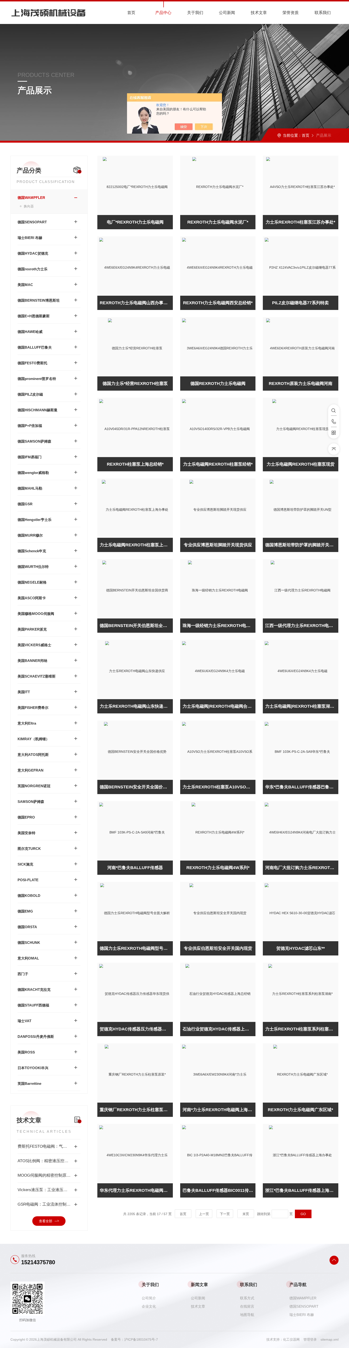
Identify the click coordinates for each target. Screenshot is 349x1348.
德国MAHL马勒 (30, 488)
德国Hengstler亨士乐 (35, 520)
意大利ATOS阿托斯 (33, 755)
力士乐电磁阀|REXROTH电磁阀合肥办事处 (219, 706)
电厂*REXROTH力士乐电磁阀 (135, 222)
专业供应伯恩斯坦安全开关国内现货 (218, 948)
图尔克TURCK (29, 849)
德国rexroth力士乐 (32, 269)
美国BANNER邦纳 (32, 661)
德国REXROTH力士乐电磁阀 (217, 383)
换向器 (29, 206)
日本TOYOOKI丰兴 (33, 1068)
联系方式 (247, 1298)
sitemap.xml (330, 1339)
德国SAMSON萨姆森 (34, 441)
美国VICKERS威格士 (34, 645)
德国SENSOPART (32, 222)
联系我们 (323, 12)
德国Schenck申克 (32, 551)
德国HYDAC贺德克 (33, 253)
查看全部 (45, 1221)
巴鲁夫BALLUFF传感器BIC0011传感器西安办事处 (219, 1190)
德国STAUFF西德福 (33, 1005)
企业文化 (149, 1306)
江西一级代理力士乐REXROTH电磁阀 (301, 625)
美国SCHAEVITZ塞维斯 (37, 676)
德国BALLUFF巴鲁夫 (35, 347)
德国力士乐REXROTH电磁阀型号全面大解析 (136, 948)
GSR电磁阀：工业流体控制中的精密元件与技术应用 (49, 1204)
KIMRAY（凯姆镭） (33, 739)
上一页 (204, 1214)
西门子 (23, 974)
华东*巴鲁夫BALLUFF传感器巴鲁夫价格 (301, 787)
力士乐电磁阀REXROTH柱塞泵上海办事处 (136, 545)
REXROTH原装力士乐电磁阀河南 (300, 383)
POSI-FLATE (28, 880)
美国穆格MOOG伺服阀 (36, 614)
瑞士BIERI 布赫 (30, 238)
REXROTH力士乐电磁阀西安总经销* (218, 302)
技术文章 (259, 12)
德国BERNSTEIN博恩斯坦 (39, 300)
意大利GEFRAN (30, 770)
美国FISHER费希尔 (33, 708)
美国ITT (24, 692)
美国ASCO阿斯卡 (32, 598)
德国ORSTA (27, 927)
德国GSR (25, 504)
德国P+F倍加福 (30, 426)
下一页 (225, 1214)
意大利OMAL (28, 958)
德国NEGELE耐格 (32, 582)
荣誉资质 (291, 12)
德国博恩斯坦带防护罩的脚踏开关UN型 (301, 545)
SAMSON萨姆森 (31, 802)
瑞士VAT (24, 1021)
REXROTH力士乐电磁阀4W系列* (218, 867)
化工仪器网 (293, 1339)
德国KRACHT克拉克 (34, 990)
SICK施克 (25, 864)
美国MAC (25, 285)
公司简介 (149, 1298)
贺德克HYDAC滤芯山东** (300, 948)
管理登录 (310, 1339)
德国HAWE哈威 (30, 332)
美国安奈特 (26, 833)
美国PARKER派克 (32, 629)
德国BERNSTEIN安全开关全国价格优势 (136, 787)
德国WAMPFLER (31, 198)
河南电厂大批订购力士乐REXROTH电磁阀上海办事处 (301, 867)
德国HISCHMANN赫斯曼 (37, 410)
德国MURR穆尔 (30, 535)
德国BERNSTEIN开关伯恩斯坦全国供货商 (136, 625)
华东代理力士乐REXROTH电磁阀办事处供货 (136, 1190)
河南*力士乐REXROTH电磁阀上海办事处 (219, 1109)
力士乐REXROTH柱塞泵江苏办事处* (300, 222)
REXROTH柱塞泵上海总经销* (135, 464)
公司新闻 (227, 12)
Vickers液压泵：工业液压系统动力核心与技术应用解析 (49, 1190)
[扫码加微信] (334, 433)
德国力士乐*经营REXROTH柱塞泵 (135, 383)
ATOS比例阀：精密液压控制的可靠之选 (49, 1161)
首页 (131, 12)
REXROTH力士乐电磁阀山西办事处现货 (136, 302)
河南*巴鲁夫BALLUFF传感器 (135, 867)
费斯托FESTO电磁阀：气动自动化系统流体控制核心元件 (49, 1146)
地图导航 (247, 1315)
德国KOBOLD (29, 896)
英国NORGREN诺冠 (34, 786)
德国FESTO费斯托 (32, 363)
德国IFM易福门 (30, 457)
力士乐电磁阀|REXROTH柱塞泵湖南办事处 (301, 706)
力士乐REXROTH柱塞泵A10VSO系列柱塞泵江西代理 (219, 787)
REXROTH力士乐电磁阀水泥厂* (217, 222)
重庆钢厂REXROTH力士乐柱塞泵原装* (136, 1109)
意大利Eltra (27, 723)
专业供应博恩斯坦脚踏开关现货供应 (218, 545)
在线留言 (247, 1306)
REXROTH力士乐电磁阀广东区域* (300, 1109)
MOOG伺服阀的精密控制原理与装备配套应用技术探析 (49, 1175)
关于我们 (195, 12)
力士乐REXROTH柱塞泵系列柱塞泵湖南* (301, 1029)
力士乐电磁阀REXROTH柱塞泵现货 (301, 464)
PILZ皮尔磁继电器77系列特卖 (300, 302)
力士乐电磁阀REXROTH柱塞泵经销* (218, 464)
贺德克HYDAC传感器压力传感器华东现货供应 (136, 1029)
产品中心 (163, 12)
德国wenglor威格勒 (33, 473)
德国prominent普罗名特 (37, 379)
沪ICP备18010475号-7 (141, 1339)
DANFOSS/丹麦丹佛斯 (36, 1036)
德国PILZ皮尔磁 (30, 394)
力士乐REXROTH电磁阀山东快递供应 (136, 706)
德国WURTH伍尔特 (33, 567)
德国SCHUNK (29, 943)
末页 (245, 1214)
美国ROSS (26, 1052)
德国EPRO (26, 817)
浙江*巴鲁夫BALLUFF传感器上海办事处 (301, 1190)
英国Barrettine (29, 1083)
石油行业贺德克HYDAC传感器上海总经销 (219, 1029)
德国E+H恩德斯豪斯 (34, 316)
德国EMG (25, 911)
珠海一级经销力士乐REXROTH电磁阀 (219, 625)
